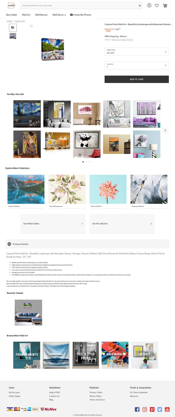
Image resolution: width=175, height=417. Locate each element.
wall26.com (83, 415)
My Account (14, 392)
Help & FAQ (54, 392)
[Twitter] (160, 410)
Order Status (14, 396)
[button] (165, 130)
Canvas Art (19, 21)
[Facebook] (137, 410)
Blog (51, 400)
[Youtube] (167, 410)
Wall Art (26, 14)
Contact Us (54, 396)
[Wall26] (10, 5)
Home (9, 21)
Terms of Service (97, 400)
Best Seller (11, 14)
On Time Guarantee (139, 392)
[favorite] (156, 5)
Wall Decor (58, 14)
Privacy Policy (96, 392)
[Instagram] (145, 410)
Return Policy (96, 396)
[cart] (165, 6)
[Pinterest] (152, 410)
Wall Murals (41, 14)
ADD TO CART (137, 79)
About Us (134, 396)
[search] (140, 5)
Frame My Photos (82, 14)
